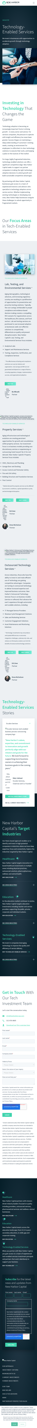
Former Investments (10, 1381)
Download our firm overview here (18, 1025)
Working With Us (8, 1374)
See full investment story (17, 796)
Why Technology (8, 1265)
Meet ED (8, 500)
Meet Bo (10, 384)
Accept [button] (14, 1424)
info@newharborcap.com (15, 1016)
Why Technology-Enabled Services (14, 952)
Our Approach (7, 1366)
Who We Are (6, 1390)
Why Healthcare (8, 877)
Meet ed (10, 652)
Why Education (7, 915)
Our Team (6, 1386)
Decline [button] (22, 1424)
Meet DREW (22, 500)
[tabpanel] (18, 767)
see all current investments (15, 803)
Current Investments (10, 1377)
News (4, 1398)
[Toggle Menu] (34, 3)
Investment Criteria (10, 1370)
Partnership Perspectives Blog (14, 1401)
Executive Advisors (9, 1394)
